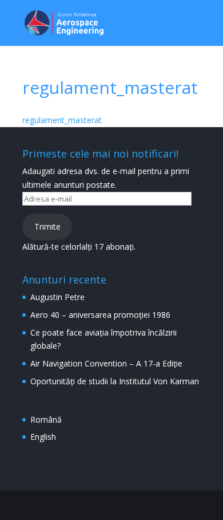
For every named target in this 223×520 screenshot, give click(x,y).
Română (46, 419)
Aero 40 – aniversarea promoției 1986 (100, 314)
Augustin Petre (57, 296)
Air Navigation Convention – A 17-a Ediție (106, 363)
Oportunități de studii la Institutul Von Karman (114, 381)
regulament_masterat (62, 120)
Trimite (47, 226)
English (43, 436)
